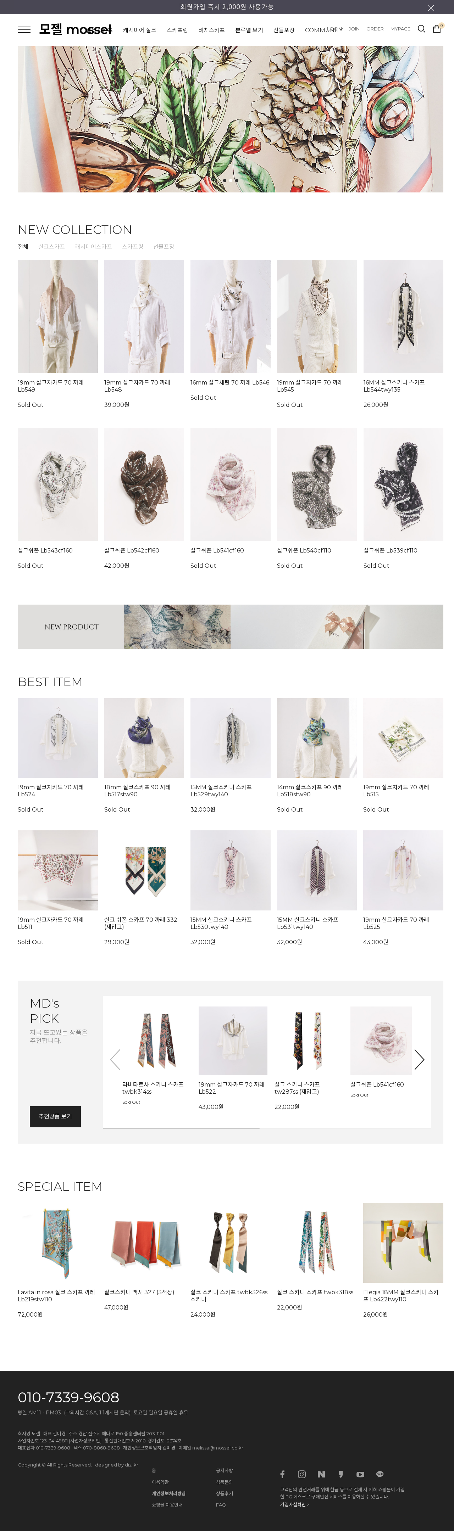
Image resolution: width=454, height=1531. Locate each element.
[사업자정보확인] (85, 1440)
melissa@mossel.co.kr (217, 1448)
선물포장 (284, 30)
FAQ (221, 1505)
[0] (437, 28)
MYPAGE (400, 29)
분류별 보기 (249, 30)
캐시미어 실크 (139, 30)
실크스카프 (99, 30)
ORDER (375, 29)
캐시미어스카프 (93, 246)
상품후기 (224, 1493)
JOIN (354, 29)
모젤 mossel (75, 29)
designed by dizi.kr (116, 1465)
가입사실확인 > (294, 1504)
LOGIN (334, 29)
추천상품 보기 (55, 1116)
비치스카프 (211, 30)
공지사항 (224, 1470)
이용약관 (160, 1482)
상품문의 (224, 1482)
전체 (23, 246)
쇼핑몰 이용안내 (167, 1505)
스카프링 (177, 30)
